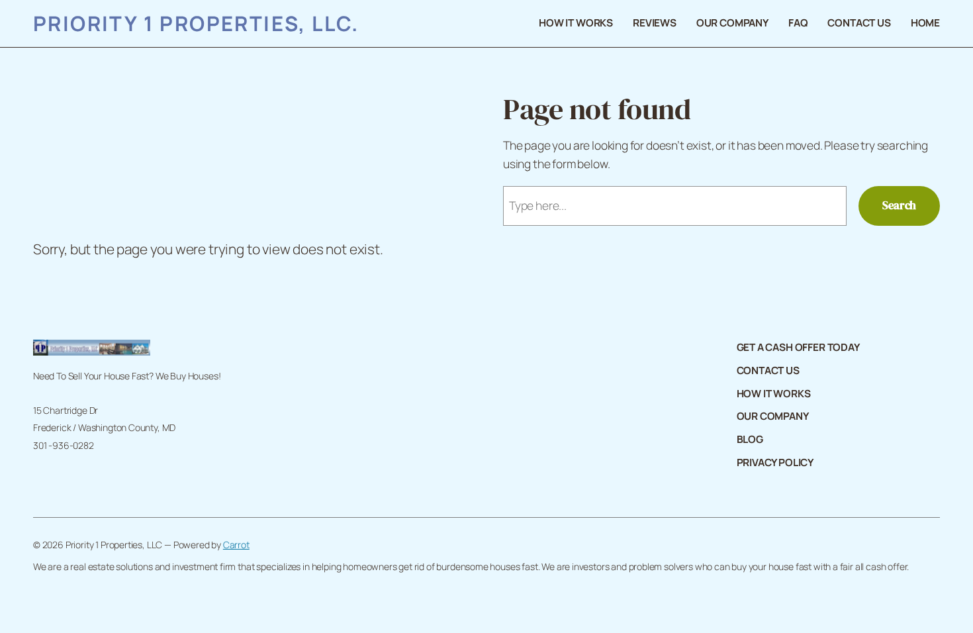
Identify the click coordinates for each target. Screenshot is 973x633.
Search (899, 205)
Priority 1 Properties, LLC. (196, 23)
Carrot (236, 544)
